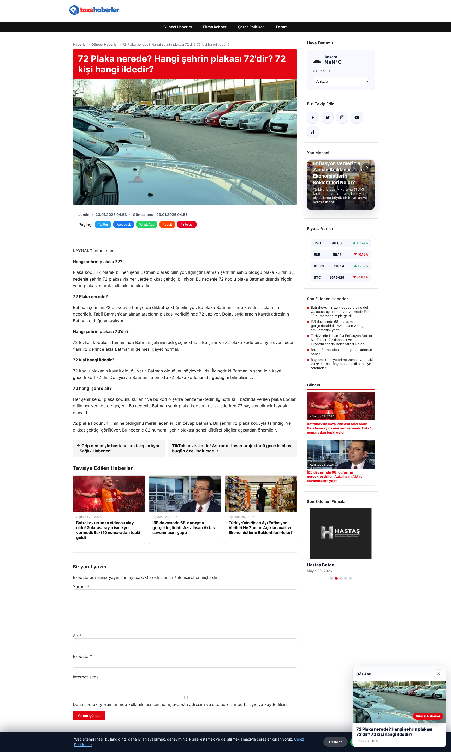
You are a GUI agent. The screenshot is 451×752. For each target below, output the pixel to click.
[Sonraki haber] (366, 167)
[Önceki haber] (355, 167)
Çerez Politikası (252, 27)
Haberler (80, 44)
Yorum (81, 586)
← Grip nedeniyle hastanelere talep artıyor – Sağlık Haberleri (118, 448)
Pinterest (186, 224)
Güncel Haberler (177, 27)
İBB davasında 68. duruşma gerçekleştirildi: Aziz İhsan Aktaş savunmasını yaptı (337, 325)
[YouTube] (357, 118)
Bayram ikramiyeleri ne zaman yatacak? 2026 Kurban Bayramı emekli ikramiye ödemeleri (342, 363)
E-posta (82, 656)
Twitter (103, 224)
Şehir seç (321, 71)
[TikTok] (313, 132)
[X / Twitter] (328, 118)
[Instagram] (342, 118)
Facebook (123, 224)
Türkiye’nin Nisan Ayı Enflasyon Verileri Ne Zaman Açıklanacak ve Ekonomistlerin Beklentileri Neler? (342, 339)
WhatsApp (146, 224)
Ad (77, 635)
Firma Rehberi (215, 27)
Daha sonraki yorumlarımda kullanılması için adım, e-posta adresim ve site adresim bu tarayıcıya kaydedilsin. (180, 704)
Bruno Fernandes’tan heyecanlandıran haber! (341, 352)
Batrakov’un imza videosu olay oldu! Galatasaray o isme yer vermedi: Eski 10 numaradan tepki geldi (340, 311)
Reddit (167, 224)
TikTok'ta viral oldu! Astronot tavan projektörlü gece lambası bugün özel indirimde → (232, 448)
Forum (282, 27)
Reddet (335, 742)
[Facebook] (313, 118)
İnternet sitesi (86, 677)
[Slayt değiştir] (331, 578)
